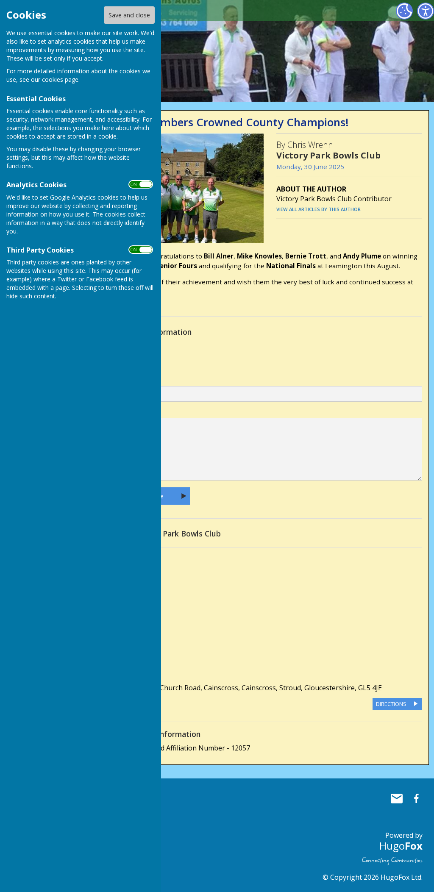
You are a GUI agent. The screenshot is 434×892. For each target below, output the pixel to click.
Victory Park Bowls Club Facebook (416, 798)
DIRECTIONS (391, 704)
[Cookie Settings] (404, 11)
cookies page (60, 79)
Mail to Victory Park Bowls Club (396, 798)
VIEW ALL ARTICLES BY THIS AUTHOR (318, 209)
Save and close (129, 15)
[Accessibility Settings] (425, 11)
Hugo (401, 846)
